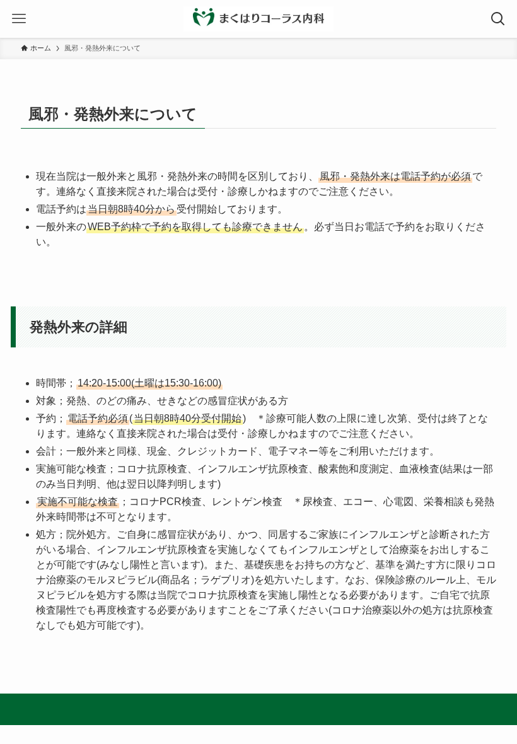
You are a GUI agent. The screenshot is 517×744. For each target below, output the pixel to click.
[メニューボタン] (19, 19)
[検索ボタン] (498, 19)
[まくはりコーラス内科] (258, 19)
